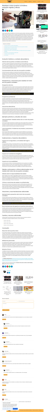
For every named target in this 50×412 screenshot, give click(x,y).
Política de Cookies (35, 410)
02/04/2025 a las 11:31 (7, 390)
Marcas (26, 1)
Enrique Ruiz (9, 270)
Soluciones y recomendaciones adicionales (11, 52)
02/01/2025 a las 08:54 (7, 352)
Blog (42, 1)
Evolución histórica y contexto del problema (11, 45)
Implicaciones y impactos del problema (11, 49)
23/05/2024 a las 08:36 (7, 315)
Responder (4, 319)
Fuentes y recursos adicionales (9, 53)
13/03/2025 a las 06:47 (7, 380)
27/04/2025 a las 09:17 (7, 400)
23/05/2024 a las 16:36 (9, 324)
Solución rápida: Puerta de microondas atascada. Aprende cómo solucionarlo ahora (18, 259)
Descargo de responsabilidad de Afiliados (26, 410)
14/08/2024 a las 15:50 (8, 342)
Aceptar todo (15, 408)
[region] (10, 406)
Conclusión (6, 55)
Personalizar (4, 408)
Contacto (38, 1)
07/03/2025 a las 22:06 (7, 362)
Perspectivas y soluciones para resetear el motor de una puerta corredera (16, 46)
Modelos (30, 1)
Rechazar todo (10, 408)
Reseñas (34, 1)
